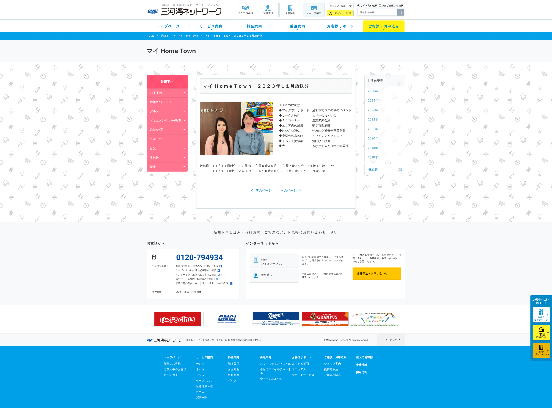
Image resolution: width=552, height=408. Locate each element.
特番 (153, 167)
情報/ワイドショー (162, 102)
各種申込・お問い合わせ (372, 273)
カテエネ (201, 391)
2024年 (373, 100)
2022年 (373, 119)
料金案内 (254, 26)
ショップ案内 (313, 13)
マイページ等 (342, 13)
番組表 (373, 169)
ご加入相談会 (332, 375)
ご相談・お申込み (383, 26)
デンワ (200, 375)
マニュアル (299, 369)
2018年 (373, 157)
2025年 (373, 91)
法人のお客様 (245, 13)
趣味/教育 (156, 129)
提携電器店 (331, 369)
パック (232, 380)
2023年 (373, 110)
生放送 (154, 157)
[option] (177, 319)
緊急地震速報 (204, 386)
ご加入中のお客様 (175, 369)
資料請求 (266, 275)
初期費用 (233, 363)
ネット (200, 369)
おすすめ (156, 92)
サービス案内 (211, 26)
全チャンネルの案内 (272, 378)
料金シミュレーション (272, 261)
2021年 (373, 129)
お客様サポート (340, 26)
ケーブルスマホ (206, 380)
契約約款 (201, 397)
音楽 (153, 148)
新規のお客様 (172, 363)
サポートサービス (303, 375)
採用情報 (268, 13)
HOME (150, 35)
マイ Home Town (188, 35)
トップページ (168, 26)
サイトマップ (390, 340)
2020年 (373, 138)
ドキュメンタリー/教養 (165, 120)
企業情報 (290, 13)
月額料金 (233, 369)
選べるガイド (172, 375)
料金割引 (233, 375)
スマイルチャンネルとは (275, 363)
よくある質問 (300, 363)
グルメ (154, 111)
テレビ (200, 363)
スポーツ (156, 139)
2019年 (373, 148)
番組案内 (297, 26)
